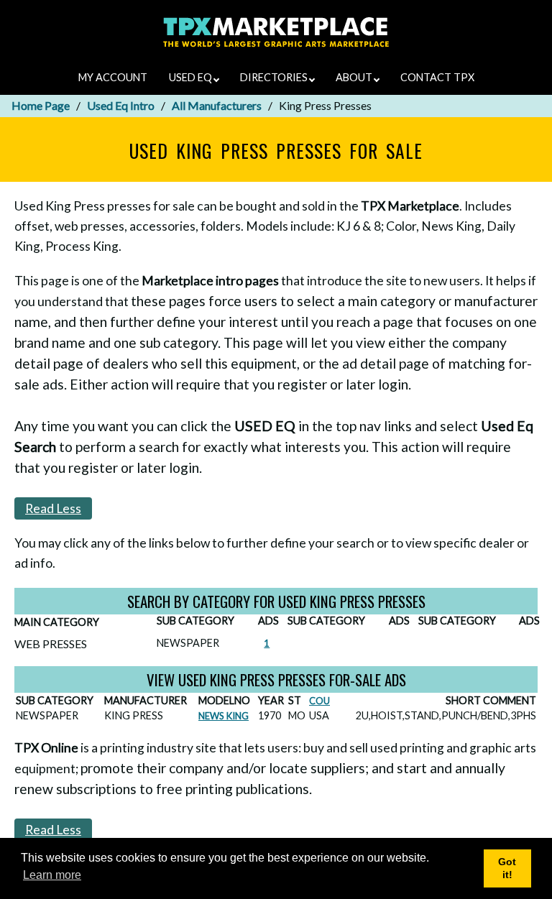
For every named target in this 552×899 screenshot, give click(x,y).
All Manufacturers (217, 105)
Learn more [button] (52, 875)
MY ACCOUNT (112, 77)
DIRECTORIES (275, 77)
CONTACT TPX (437, 77)
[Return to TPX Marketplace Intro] (276, 50)
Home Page (41, 105)
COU (319, 700)
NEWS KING (223, 715)
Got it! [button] (507, 868)
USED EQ (191, 77)
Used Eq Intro (121, 105)
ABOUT (355, 77)
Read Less (53, 508)
